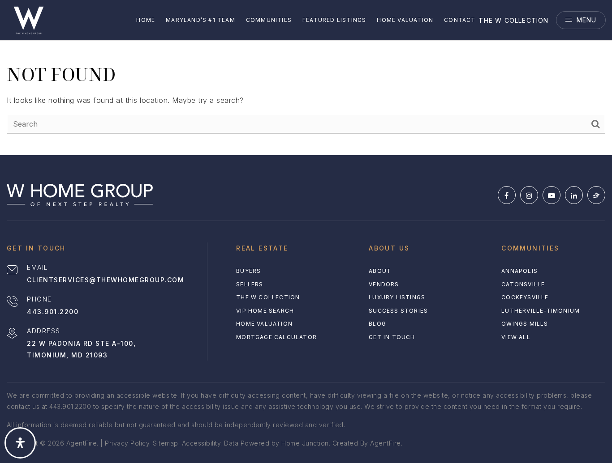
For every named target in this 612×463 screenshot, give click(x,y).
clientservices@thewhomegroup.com (105, 280)
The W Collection (513, 20)
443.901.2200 (52, 311)
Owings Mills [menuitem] (524, 323)
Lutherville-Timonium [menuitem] (540, 310)
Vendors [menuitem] (384, 284)
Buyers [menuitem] (248, 271)
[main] (306, 77)
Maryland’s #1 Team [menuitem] (200, 20)
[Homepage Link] (28, 19)
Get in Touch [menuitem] (392, 337)
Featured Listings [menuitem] (334, 20)
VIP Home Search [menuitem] (265, 310)
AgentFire (385, 443)
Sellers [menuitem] (249, 284)
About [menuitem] (380, 271)
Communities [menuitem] (269, 20)
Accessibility (201, 443)
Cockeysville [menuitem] (524, 297)
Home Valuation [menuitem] (405, 20)
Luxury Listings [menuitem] (397, 297)
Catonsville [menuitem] (523, 284)
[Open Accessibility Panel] (20, 443)
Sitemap (165, 443)
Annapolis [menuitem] (519, 271)
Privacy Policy (127, 443)
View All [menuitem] (515, 337)
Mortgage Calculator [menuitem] (276, 337)
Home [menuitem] (145, 20)
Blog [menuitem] (377, 323)
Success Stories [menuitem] (398, 310)
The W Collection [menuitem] (268, 297)
